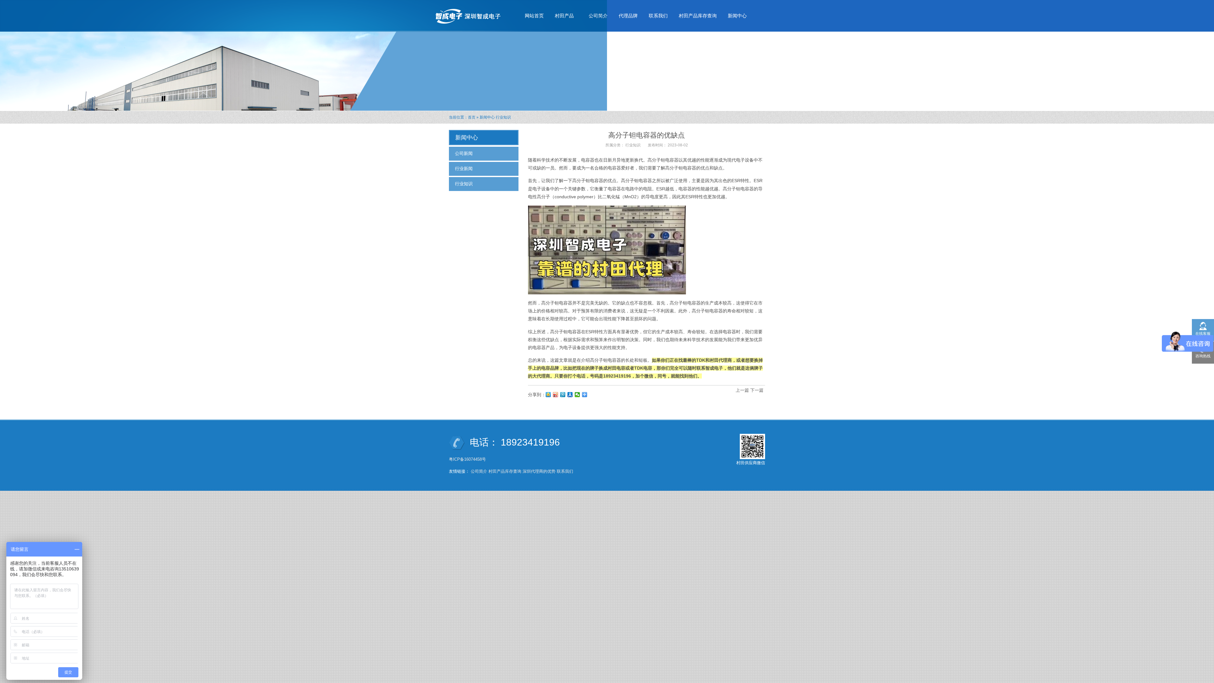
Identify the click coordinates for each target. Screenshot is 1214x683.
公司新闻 (464, 153)
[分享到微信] (577, 394)
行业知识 (503, 117)
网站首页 (534, 15)
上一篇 (742, 390)
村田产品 (562, 17)
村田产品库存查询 (698, 15)
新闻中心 (735, 17)
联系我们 (658, 15)
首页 (471, 117)
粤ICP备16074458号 (468, 459)
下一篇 (756, 390)
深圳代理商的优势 (539, 471)
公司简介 (598, 15)
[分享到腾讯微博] (563, 394)
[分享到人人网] (570, 394)
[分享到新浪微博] (555, 394)
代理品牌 (628, 15)
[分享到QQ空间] (548, 394)
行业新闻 (464, 168)
